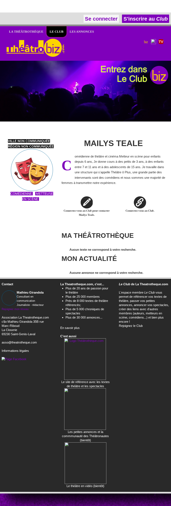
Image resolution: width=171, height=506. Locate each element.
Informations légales (15, 350)
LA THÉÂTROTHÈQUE (26, 31)
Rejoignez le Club (131, 325)
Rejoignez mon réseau (15, 309)
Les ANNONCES (82, 31)
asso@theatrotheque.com (19, 342)
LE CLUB (56, 31)
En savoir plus (70, 328)
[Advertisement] (49, 6)
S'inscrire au (145, 19)
